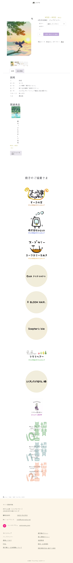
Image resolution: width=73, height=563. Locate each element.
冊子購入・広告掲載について (12, 547)
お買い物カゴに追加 (51, 34)
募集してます (7, 540)
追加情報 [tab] (20, 71)
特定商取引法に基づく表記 (46, 548)
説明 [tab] (12, 71)
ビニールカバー (41, 26)
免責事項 (41, 540)
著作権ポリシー (43, 533)
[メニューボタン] (70, 2)
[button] (32, 18)
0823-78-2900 (22, 515)
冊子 (62, 42)
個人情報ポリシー (44, 537)
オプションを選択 (15, 153)
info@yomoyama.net (24, 519)
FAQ (4, 544)
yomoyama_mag (24, 525)
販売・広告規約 (43, 544)
